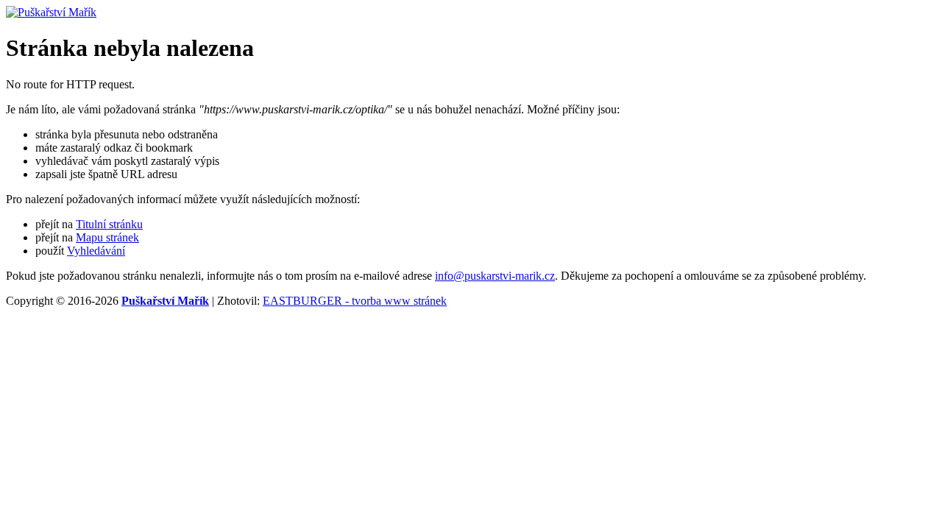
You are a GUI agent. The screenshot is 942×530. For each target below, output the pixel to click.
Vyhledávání (96, 250)
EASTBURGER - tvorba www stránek (355, 300)
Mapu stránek (107, 237)
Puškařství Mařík (165, 300)
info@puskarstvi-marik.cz (495, 275)
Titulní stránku (109, 224)
